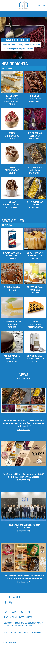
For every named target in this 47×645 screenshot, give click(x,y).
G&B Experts (13, 642)
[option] (23, 38)
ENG (44, 5)
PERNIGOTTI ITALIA (16, 40)
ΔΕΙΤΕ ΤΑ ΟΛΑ (23, 378)
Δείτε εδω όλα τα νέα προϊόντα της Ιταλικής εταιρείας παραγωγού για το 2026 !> (21, 47)
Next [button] (41, 35)
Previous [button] (5, 35)
